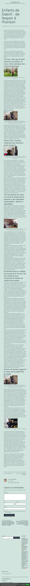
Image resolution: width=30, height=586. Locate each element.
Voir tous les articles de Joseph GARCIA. (13, 482)
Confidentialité (4, 580)
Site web (5, 506)
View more (17, 585)
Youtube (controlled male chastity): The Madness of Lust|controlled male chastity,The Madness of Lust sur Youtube (25, 564)
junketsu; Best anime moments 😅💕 (25, 568)
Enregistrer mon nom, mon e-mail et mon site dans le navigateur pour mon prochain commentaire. (15, 512)
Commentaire (6, 492)
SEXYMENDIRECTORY (15, 2)
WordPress (11, 582)
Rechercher (16, 537)
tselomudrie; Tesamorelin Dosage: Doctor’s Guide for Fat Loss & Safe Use (25, 539)
